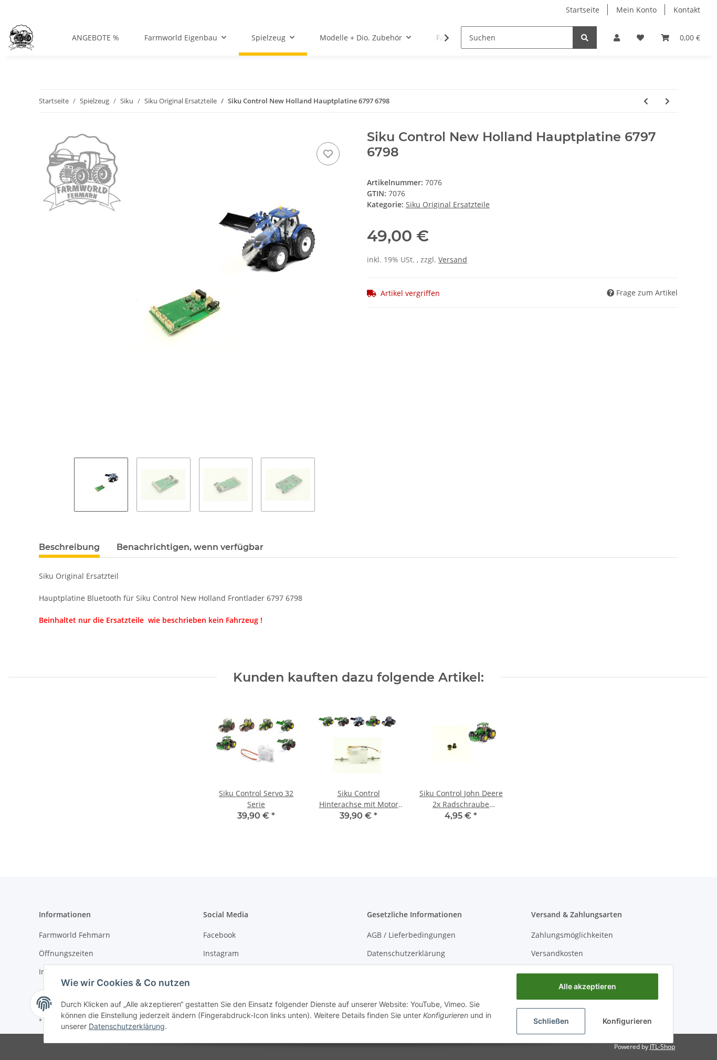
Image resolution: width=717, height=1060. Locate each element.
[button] (616, 37)
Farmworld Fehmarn (74, 935)
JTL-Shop (662, 1046)
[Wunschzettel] (640, 37)
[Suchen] (585, 37)
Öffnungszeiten (66, 953)
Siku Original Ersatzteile (448, 204)
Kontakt (686, 10)
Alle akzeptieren (587, 986)
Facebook (219, 935)
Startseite (582, 10)
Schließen (551, 1020)
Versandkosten (557, 953)
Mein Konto (636, 10)
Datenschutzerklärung (406, 953)
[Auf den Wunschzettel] (328, 153)
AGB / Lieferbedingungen (411, 935)
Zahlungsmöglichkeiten (572, 935)
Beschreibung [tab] (69, 547)
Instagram (221, 953)
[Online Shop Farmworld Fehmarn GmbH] (21, 37)
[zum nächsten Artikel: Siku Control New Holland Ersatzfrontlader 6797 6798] (667, 101)
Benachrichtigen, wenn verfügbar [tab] (190, 547)
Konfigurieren (627, 1020)
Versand (452, 259)
